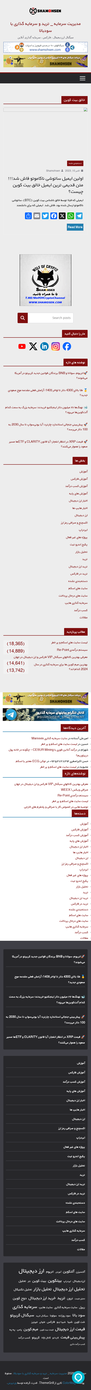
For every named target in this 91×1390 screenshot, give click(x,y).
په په (12, 1329)
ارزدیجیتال (79, 1281)
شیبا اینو (61, 1322)
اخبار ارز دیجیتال (78, 500)
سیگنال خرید (42, 1315)
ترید (85, 559)
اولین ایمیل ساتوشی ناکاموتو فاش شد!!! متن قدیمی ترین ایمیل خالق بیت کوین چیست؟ (45, 185)
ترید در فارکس (79, 573)
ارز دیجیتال (81, 515)
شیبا (70, 1322)
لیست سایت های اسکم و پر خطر (69, 642)
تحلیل (22, 1280)
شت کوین (79, 1322)
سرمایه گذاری (25, 1306)
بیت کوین (39, 1280)
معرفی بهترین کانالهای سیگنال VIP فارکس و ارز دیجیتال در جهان (51, 657)
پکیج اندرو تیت (79, 544)
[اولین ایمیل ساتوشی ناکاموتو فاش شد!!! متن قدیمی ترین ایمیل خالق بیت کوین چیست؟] (45, 131)
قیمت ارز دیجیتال (70, 1329)
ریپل (82, 1307)
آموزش (84, 471)
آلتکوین (68, 1271)
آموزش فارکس (79, 479)
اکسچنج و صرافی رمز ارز (74, 522)
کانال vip (46, 1338)
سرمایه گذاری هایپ (76, 603)
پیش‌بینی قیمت (73, 1337)
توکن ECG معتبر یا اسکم (31, 761)
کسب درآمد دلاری (77, 1344)
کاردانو (55, 1337)
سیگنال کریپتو (22, 1315)
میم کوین (31, 1329)
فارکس (51, 1322)
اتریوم (50, 1271)
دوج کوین (20, 1298)
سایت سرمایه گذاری (65, 1307)
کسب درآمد (81, 610)
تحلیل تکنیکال (23, 1289)
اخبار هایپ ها (80, 508)
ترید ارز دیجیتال (78, 566)
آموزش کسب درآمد (76, 486)
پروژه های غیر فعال (77, 537)
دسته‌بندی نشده (75, 163)
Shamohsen (53, 170)
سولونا (53, 1315)
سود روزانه (65, 1315)
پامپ (19, 1329)
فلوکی (42, 1322)
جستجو (22, 317)
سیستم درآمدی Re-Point (72, 649)
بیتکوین (55, 1280)
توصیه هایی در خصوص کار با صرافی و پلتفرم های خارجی (56, 807)
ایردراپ (83, 530)
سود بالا (78, 1315)
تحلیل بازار (82, 552)
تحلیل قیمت (80, 1298)
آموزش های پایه (78, 493)
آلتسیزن (80, 1272)
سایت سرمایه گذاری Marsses (50, 738)
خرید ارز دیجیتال (42, 1298)
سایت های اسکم (78, 588)
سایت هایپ (46, 1307)
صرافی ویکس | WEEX (74, 789)
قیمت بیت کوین (47, 1329)
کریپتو (36, 1337)
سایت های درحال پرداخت (73, 595)
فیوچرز (34, 1322)
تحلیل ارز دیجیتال (69, 1288)
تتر (29, 1281)
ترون (70, 1298)
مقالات (84, 617)
